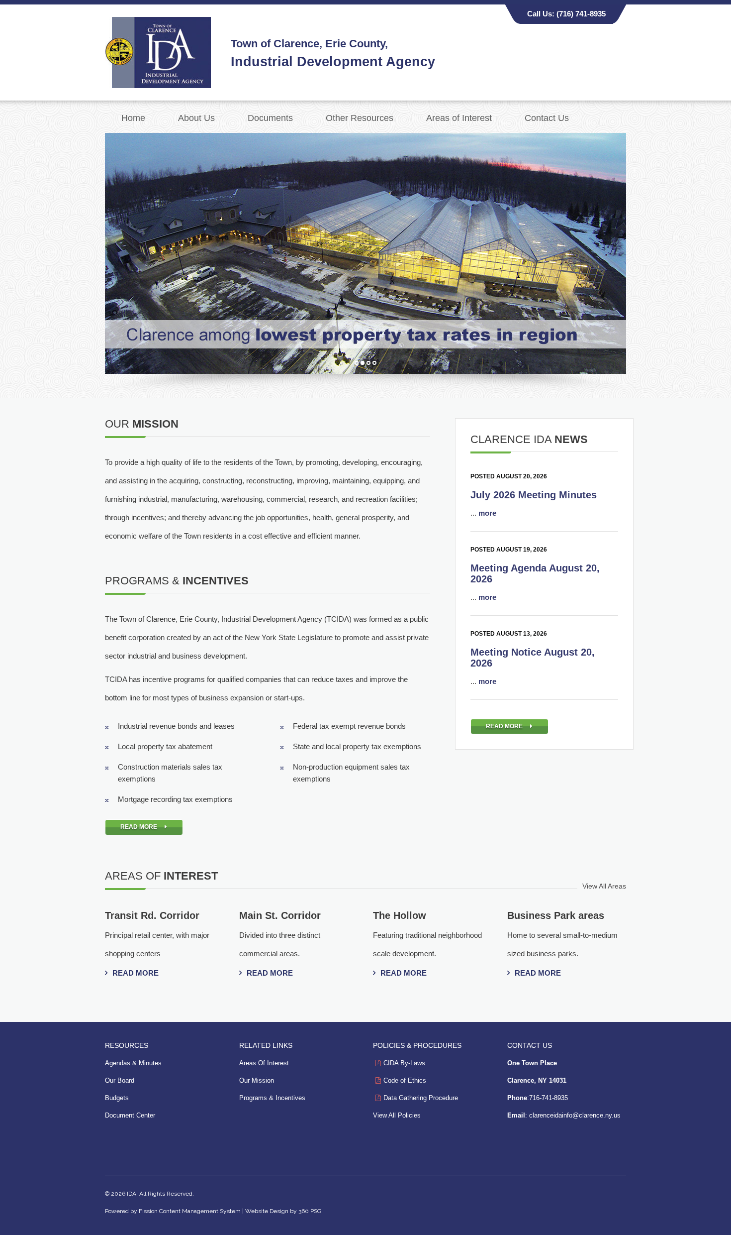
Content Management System (200, 1211)
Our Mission (256, 1080)
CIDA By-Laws (404, 1063)
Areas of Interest (459, 118)
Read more (135, 973)
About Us (196, 118)
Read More (138, 826)
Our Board (119, 1080)
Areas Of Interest (264, 1063)
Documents (270, 118)
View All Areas (604, 886)
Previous (94, 250)
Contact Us (547, 118)
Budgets (117, 1098)
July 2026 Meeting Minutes (533, 494)
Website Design (266, 1211)
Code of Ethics (404, 1080)
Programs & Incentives (272, 1098)
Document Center (130, 1115)
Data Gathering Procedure (420, 1098)
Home (133, 118)
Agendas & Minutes (133, 1063)
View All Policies (397, 1115)
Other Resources (359, 118)
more (487, 513)
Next (636, 250)
